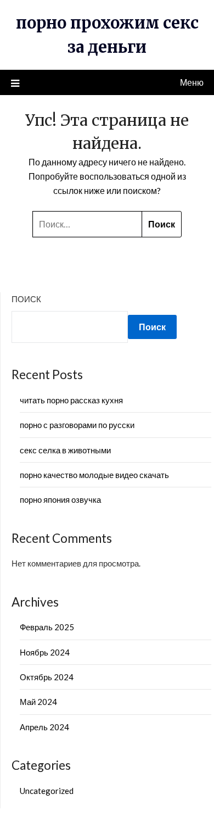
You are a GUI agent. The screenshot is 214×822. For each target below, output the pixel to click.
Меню (192, 82)
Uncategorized (47, 791)
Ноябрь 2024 (45, 652)
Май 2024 (38, 702)
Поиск (26, 299)
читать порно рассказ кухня (71, 400)
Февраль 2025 (47, 627)
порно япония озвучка (60, 499)
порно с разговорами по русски (77, 425)
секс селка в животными (65, 450)
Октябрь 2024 (47, 677)
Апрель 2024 (44, 727)
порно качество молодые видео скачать (94, 475)
